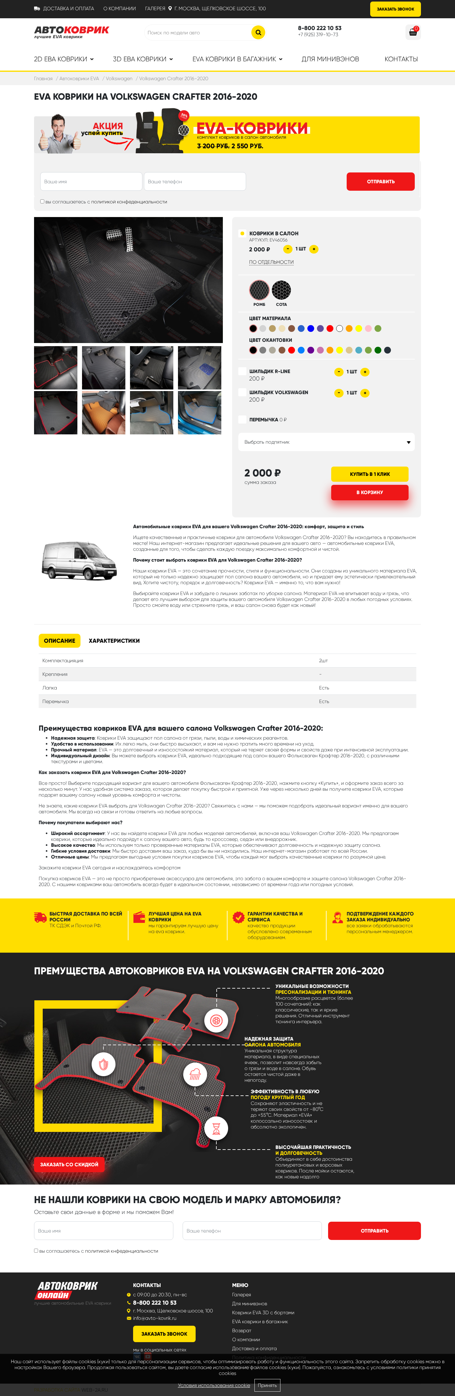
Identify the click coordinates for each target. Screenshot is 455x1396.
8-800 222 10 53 (154, 1302)
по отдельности (271, 262)
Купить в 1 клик (370, 474)
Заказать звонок (395, 9)
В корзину (370, 492)
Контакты (401, 59)
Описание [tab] (59, 640)
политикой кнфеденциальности (121, 1251)
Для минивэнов (330, 59)
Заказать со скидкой (69, 1165)
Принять (267, 1385)
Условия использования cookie (214, 1385)
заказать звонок (164, 1334)
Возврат (241, 1330)
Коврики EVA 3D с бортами (263, 1313)
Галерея (155, 8)
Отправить (381, 182)
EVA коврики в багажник (260, 1321)
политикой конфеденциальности (129, 202)
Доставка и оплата (68, 8)
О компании (119, 8)
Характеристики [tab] (114, 640)
